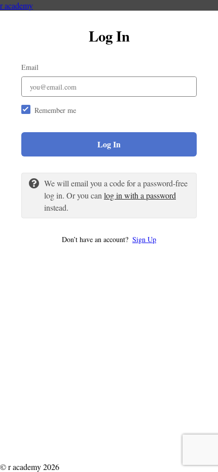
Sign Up (144, 239)
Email (30, 67)
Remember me (55, 110)
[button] (109, 239)
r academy (16, 5)
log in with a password (140, 195)
